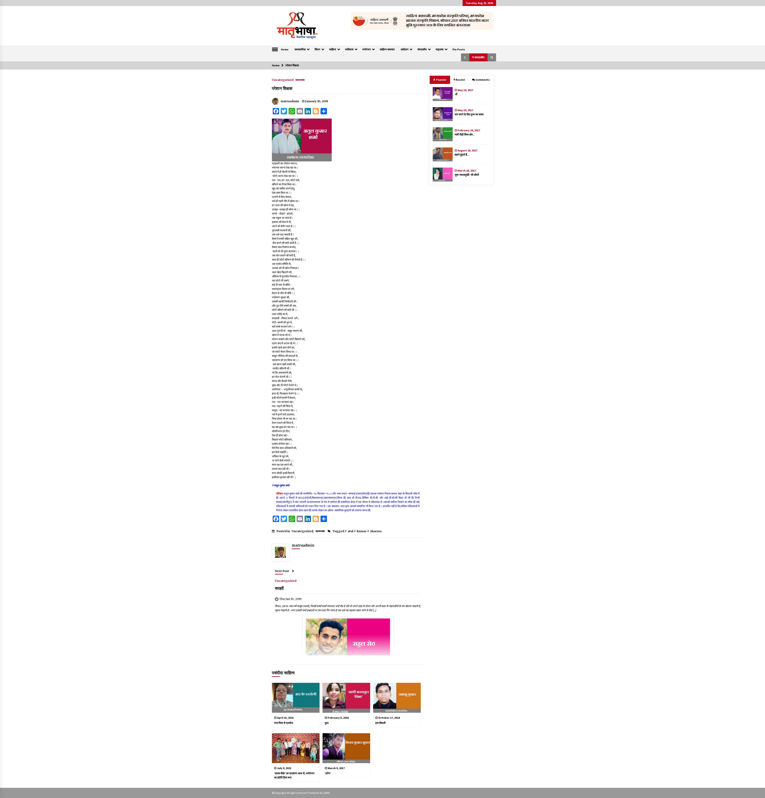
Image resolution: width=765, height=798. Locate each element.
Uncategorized (282, 79)
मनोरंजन (366, 49)
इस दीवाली (380, 723)
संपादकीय (422, 49)
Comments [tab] (483, 79)
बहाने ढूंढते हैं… (462, 154)
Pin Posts (458, 49)
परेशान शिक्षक (282, 88)
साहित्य (332, 49)
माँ (456, 94)
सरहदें (279, 588)
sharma (376, 531)
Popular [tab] (441, 79)
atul (350, 531)
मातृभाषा (439, 49)
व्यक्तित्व (349, 49)
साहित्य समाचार (387, 49)
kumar (362, 531)
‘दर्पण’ (328, 773)
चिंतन (317, 49)
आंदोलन (404, 49)
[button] (465, 57)
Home (284, 49)
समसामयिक (300, 49)
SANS (327, 793)
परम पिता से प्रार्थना (283, 723)
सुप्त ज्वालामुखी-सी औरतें (467, 175)
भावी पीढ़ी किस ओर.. (464, 134)
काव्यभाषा (300, 79)
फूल (327, 723)
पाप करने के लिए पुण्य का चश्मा (469, 114)
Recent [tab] (460, 79)
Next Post (282, 571)
